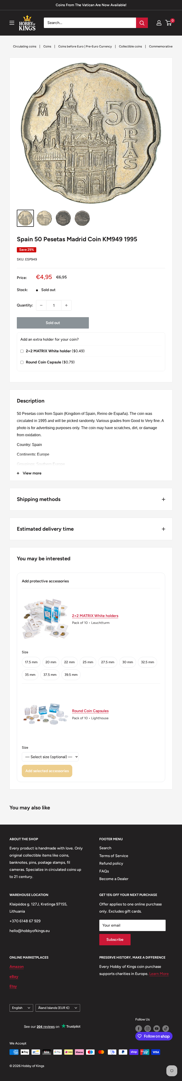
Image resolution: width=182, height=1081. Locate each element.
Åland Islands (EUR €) (53, 1008)
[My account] (159, 22)
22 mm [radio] (69, 662)
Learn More (159, 973)
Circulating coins (24, 46)
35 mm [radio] (30, 675)
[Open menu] (11, 23)
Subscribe (114, 939)
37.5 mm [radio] (49, 675)
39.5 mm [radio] (70, 675)
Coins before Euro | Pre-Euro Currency (85, 46)
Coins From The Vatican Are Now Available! (91, 5)
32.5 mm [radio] (147, 662)
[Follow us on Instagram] (147, 1028)
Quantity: (25, 305)
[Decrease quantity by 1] (41, 305)
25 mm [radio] (88, 662)
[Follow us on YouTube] (156, 1028)
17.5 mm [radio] (31, 662)
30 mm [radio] (127, 662)
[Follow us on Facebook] (138, 1028)
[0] (169, 23)
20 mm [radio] (51, 662)
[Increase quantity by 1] (66, 305)
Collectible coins (130, 46)
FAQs (104, 871)
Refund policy (111, 863)
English (17, 1008)
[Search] (142, 23)
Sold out (53, 322)
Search (105, 848)
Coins (47, 46)
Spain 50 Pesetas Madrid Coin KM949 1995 (77, 239)
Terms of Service (113, 856)
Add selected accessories (47, 771)
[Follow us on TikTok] (165, 1028)
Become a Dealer (113, 879)
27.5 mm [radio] (107, 662)
